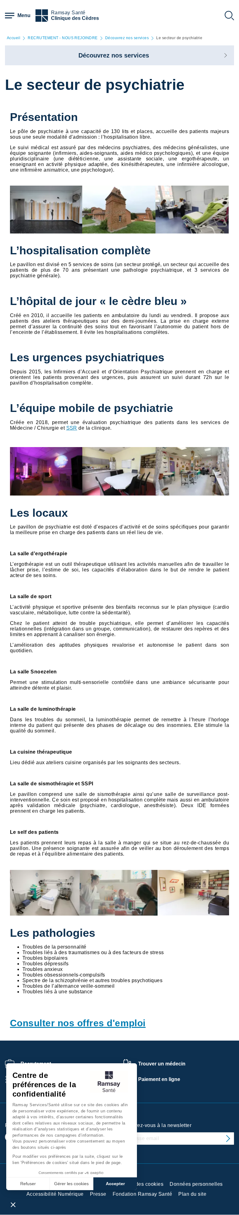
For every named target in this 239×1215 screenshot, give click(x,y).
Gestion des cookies (139, 1184)
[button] (13, 1204)
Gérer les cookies (71, 1183)
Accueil (13, 38)
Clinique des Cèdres (75, 18)
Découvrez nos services (127, 38)
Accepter (115, 1183)
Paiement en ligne (159, 1079)
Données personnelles (196, 1184)
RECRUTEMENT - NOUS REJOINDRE (62, 38)
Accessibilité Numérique (55, 1194)
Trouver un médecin (161, 1063)
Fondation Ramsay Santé (142, 1194)
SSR (71, 428)
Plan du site (192, 1194)
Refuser (28, 1183)
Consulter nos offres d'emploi (78, 1023)
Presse (98, 1194)
